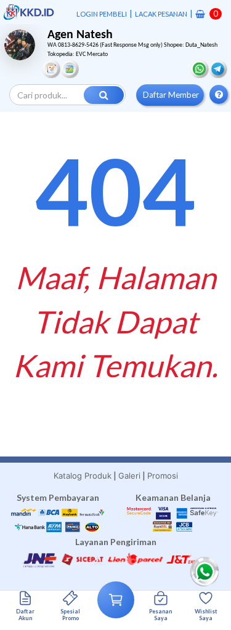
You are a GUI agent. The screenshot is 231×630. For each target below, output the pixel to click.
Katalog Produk (82, 475)
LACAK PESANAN (161, 14)
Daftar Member (171, 95)
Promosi (162, 475)
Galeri (129, 475)
